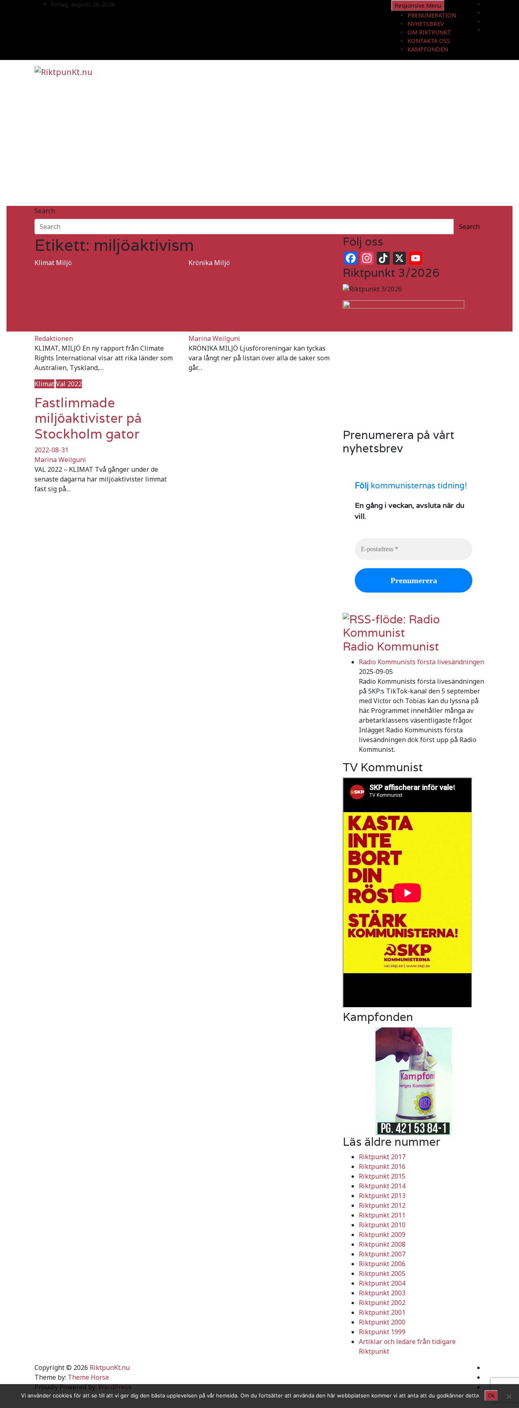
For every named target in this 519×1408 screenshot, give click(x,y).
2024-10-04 (51, 328)
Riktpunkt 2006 (382, 1263)
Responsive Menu (418, 5)
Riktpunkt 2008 (382, 1244)
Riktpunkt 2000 (382, 1322)
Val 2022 (69, 383)
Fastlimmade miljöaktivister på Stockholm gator (88, 418)
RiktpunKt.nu (110, 1367)
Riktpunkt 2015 (382, 1176)
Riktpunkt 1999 (382, 1331)
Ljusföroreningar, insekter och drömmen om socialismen (259, 297)
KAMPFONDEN (427, 49)
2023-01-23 (206, 328)
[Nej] (509, 1396)
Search (44, 210)
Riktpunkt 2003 (382, 1292)
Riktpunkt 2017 (382, 1156)
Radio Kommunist (391, 646)
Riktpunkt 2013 (382, 1195)
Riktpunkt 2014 (382, 1185)
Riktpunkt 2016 (382, 1166)
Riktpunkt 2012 (382, 1205)
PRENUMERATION (431, 15)
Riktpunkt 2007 (382, 1254)
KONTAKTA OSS (428, 41)
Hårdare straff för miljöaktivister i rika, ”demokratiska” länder (104, 297)
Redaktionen (53, 338)
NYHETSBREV (425, 24)
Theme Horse (88, 1377)
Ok (491, 1395)
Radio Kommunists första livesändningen (421, 661)
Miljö (64, 262)
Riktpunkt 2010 (382, 1224)
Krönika (200, 262)
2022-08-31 (51, 449)
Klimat (44, 262)
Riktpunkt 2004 (382, 1283)
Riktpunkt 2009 (382, 1234)
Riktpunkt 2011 (382, 1215)
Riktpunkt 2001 (382, 1312)
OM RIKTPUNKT (429, 32)
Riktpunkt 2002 (382, 1302)
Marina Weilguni (214, 338)
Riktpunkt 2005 (382, 1273)
